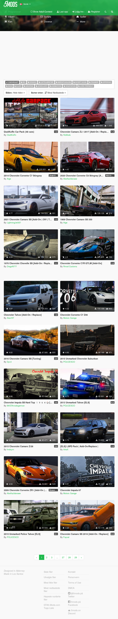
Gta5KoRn (11, 134)
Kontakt (71, 571)
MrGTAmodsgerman (16, 405)
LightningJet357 (14, 222)
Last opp (63, 11)
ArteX (65, 449)
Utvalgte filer (50, 577)
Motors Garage (70, 317)
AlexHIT (10, 317)
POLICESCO (69, 361)
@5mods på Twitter (75, 595)
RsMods (67, 134)
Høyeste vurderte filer (52, 598)
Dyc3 (9, 361)
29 (76, 557)
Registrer (95, 11)
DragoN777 (12, 266)
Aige (9, 178)
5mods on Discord (74, 612)
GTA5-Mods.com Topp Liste (52, 606)
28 (69, 557)
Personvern (73, 577)
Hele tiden (15, 92)
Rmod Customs (70, 266)
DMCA (71, 587)
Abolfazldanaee (70, 178)
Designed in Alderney (14, 570)
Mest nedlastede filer (52, 589)
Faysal (66, 537)
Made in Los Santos (13, 573)
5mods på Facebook (74, 603)
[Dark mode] (105, 11)
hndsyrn (10, 449)
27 (63, 557)
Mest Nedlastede (48, 92)
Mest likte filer (50, 582)
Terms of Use (74, 582)
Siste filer (48, 571)
